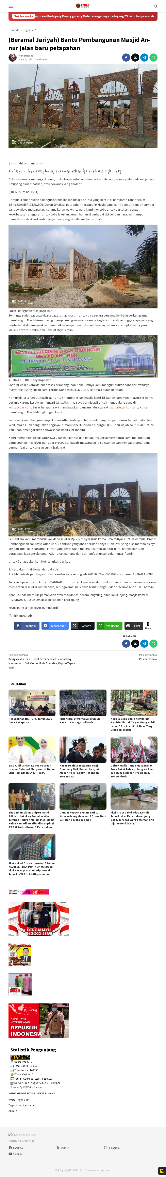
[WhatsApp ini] (153, 57)
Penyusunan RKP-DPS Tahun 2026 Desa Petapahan (30, 720)
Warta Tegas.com (19, 1100)
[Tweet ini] (135, 57)
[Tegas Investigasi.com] (83, 5)
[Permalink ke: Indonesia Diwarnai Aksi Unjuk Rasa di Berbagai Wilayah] (83, 703)
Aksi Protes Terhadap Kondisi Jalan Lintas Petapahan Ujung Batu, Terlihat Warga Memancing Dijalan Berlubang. (132, 818)
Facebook (18, 1148)
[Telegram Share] (144, 57)
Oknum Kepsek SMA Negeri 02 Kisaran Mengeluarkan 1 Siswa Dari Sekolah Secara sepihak (83, 816)
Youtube (17, 1154)
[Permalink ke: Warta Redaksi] (13, 57)
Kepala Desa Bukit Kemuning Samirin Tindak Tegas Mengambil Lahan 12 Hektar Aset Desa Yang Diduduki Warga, (133, 724)
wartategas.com (20, 407)
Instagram (114, 1148)
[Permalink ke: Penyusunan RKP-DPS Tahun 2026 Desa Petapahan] (32, 703)
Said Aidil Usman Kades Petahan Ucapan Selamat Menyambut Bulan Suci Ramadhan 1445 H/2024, (32, 769)
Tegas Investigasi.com (22, 1105)
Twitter (64, 1148)
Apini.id (13, 1111)
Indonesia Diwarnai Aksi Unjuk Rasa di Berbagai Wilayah (80, 720)
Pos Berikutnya (148, 657)
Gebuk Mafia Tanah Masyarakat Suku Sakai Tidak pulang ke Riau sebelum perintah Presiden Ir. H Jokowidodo (132, 771)
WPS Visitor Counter (32, 1087)
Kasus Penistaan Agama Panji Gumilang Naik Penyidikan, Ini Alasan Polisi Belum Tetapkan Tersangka (79, 771)
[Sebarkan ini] (126, 57)
